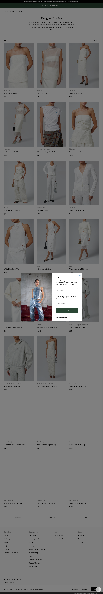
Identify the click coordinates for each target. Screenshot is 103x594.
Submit (66, 310)
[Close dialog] (80, 275)
